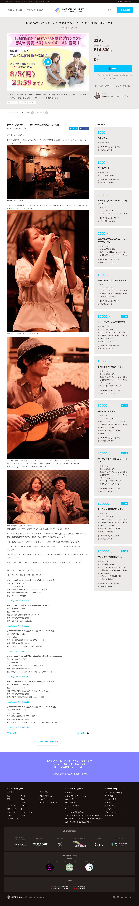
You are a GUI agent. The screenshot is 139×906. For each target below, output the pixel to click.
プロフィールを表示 (120, 96)
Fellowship (69, 809)
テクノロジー (12, 812)
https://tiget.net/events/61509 (18, 651)
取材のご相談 (110, 805)
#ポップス (23, 102)
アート (23, 796)
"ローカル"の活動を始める (74, 812)
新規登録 (126, 10)
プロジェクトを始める (35, 10)
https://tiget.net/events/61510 (18, 676)
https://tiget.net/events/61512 (18, 727)
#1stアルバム (12, 102)
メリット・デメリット (73, 805)
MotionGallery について (125, 2)
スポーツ (10, 815)
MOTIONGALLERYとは (113, 792)
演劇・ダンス (11, 809)
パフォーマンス (26, 812)
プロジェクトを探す (15, 10)
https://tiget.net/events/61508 (18, 625)
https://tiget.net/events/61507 (18, 600)
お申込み (68, 792)
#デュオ (31, 102)
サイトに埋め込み (124, 86)
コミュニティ (12, 805)
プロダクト (25, 805)
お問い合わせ (110, 802)
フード (23, 815)
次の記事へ (82, 733)
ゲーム (23, 802)
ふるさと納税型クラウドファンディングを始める (82, 815)
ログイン (111, 10)
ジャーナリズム (12, 818)
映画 (8, 796)
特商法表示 (109, 815)
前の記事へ (13, 733)
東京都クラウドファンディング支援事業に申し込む (82, 818)
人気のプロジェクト (47, 796)
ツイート (110, 86)
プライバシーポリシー (113, 812)
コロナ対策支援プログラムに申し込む (79, 822)
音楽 (75, 28)
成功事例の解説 (71, 802)
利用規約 (108, 809)
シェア (100, 86)
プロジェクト (13, 112)
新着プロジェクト (46, 799)
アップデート (27, 112)
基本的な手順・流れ (72, 799)
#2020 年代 (109, 796)
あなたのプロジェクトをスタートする (71, 773)
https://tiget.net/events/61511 (18, 702)
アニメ (9, 802)
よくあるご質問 (110, 799)
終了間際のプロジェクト (48, 802)
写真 (8, 799)
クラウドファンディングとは (75, 796)
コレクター (42, 112)
